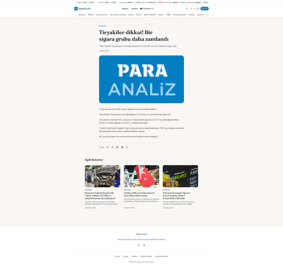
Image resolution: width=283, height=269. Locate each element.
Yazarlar (134, 9)
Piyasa (138, 15)
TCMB (168, 15)
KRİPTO (91, 15)
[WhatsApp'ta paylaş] (108, 147)
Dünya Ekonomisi (179, 15)
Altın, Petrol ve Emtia (118, 15)
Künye (117, 256)
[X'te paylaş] (112, 147)
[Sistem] (197, 8)
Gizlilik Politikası (146, 256)
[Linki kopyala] (127, 147)
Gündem (200, 15)
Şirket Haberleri (150, 15)
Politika (192, 15)
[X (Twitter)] (139, 245)
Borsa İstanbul (101, 15)
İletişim (125, 256)
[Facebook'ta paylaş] (117, 147)
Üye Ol (204, 9)
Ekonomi (82, 15)
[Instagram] (144, 245)
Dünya (131, 15)
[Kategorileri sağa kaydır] (207, 15)
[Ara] (187, 9)
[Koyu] (194, 8)
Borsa (161, 15)
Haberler (125, 9)
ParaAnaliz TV (148, 9)
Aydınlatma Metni (162, 256)
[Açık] (191, 8)
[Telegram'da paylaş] (122, 147)
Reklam (134, 256)
